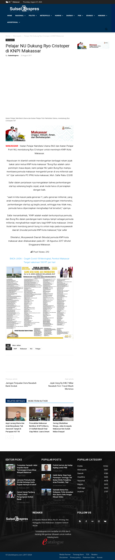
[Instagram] (98, 521)
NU (31, 349)
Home (8, 36)
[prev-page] (7, 437)
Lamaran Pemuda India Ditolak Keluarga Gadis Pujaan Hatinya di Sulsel (26, 482)
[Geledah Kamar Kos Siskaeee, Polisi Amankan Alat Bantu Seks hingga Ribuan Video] (46, 492)
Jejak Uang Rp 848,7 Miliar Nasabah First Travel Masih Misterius (60, 386)
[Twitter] (15, 62)
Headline (9, 420)
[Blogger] (79, 521)
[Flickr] (92, 521)
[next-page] (12, 437)
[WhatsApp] (21, 62)
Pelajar (38, 349)
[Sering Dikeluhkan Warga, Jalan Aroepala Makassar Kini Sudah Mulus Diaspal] (63, 414)
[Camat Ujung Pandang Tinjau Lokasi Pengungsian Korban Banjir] (10, 494)
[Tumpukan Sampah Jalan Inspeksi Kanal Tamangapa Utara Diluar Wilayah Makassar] (10, 467)
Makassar (23, 349)
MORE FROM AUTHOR (38, 401)
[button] (106, 29)
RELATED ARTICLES (16, 401)
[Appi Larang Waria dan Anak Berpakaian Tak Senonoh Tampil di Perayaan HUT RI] (16, 414)
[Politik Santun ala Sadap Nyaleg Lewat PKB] (46, 467)
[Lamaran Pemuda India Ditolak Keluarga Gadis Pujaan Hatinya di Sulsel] (10, 482)
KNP (15, 349)
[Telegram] (28, 62)
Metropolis (17, 36)
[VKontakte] (105, 521)
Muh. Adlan (16, 345)
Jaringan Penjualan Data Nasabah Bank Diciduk (21, 384)
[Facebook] (8, 62)
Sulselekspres (13, 55)
